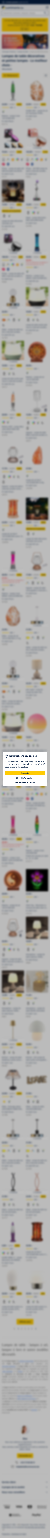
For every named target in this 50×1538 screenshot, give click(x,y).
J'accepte (25, 773)
